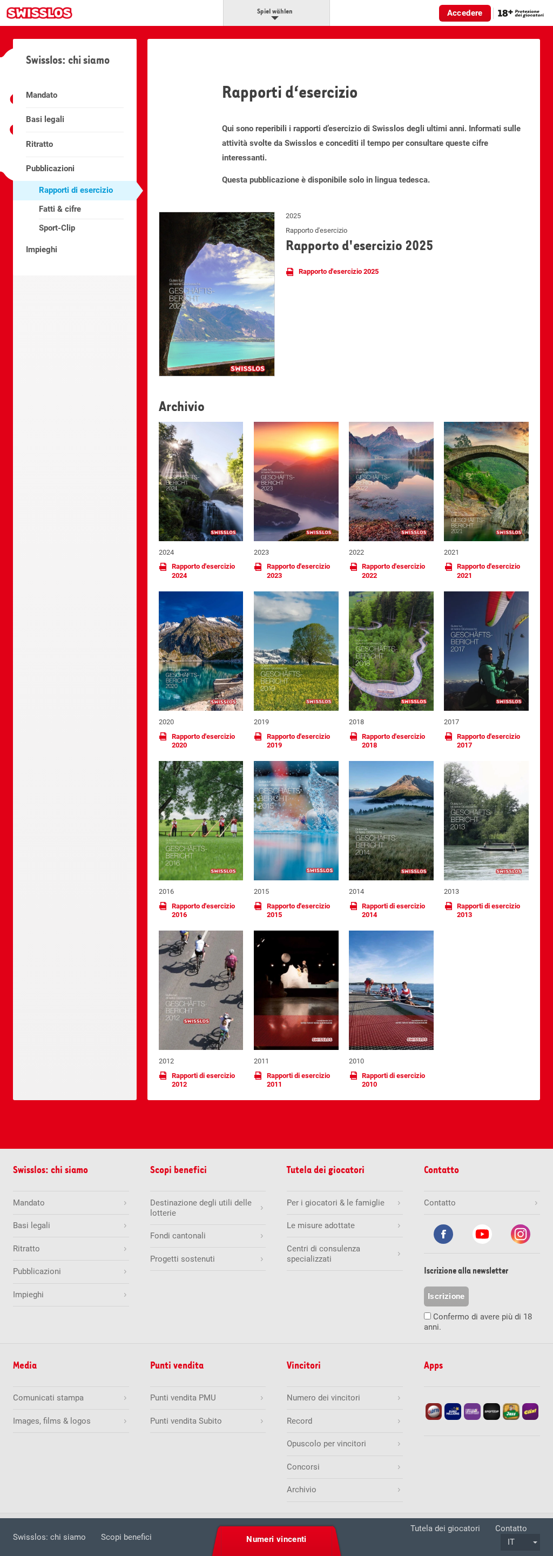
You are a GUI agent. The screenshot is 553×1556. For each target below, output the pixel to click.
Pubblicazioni (50, 168)
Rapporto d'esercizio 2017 (488, 740)
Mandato (41, 95)
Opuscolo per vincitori (326, 1444)
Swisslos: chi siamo (49, 1537)
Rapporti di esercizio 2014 (393, 910)
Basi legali (45, 119)
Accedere (465, 13)
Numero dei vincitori (323, 1398)
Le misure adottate (321, 1225)
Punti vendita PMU (183, 1398)
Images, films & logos (52, 1421)
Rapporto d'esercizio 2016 (203, 910)
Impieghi (41, 249)
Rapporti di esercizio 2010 (393, 1080)
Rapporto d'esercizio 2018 (393, 740)
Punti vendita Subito (186, 1421)
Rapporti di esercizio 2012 (203, 1080)
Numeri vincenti (276, 1539)
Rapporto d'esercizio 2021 (488, 570)
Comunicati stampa (48, 1398)
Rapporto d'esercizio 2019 (298, 740)
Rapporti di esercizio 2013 (488, 910)
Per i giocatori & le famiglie (336, 1203)
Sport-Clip (57, 228)
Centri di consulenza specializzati (323, 1254)
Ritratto (39, 144)
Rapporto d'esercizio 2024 (203, 570)
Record (299, 1421)
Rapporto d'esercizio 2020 (203, 740)
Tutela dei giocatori (445, 1528)
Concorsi (303, 1467)
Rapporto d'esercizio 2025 (339, 271)
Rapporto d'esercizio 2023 (298, 570)
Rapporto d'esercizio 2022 (393, 570)
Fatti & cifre (60, 209)
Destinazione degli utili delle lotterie (201, 1208)
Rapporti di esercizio (76, 190)
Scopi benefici (126, 1537)
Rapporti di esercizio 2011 (298, 1080)
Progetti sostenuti (182, 1259)
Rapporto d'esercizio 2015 (298, 910)
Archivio (301, 1489)
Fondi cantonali (178, 1236)
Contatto (511, 1528)
